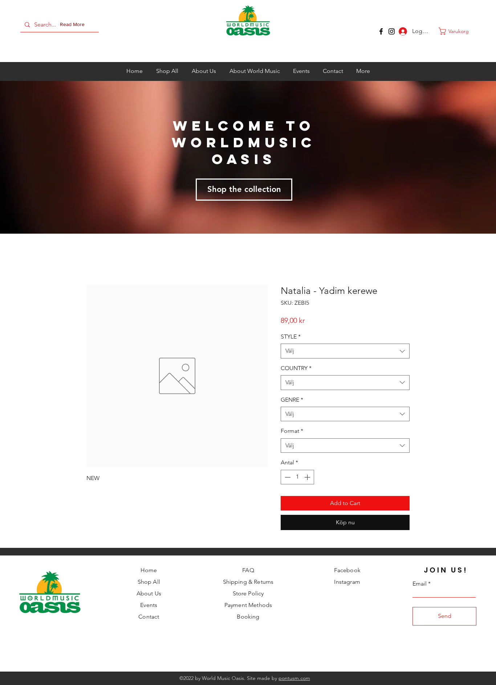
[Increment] (308, 477)
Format (292, 431)
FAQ (248, 570)
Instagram (347, 582)
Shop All (149, 582)
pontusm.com (294, 679)
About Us (149, 594)
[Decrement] (287, 477)
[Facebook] (381, 31)
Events (148, 605)
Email (419, 584)
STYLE (291, 337)
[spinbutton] (297, 477)
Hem (92, 259)
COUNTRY (296, 368)
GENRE (292, 400)
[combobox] (345, 351)
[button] (74, 24)
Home (149, 570)
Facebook (347, 570)
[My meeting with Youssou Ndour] (391, 31)
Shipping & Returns (248, 582)
